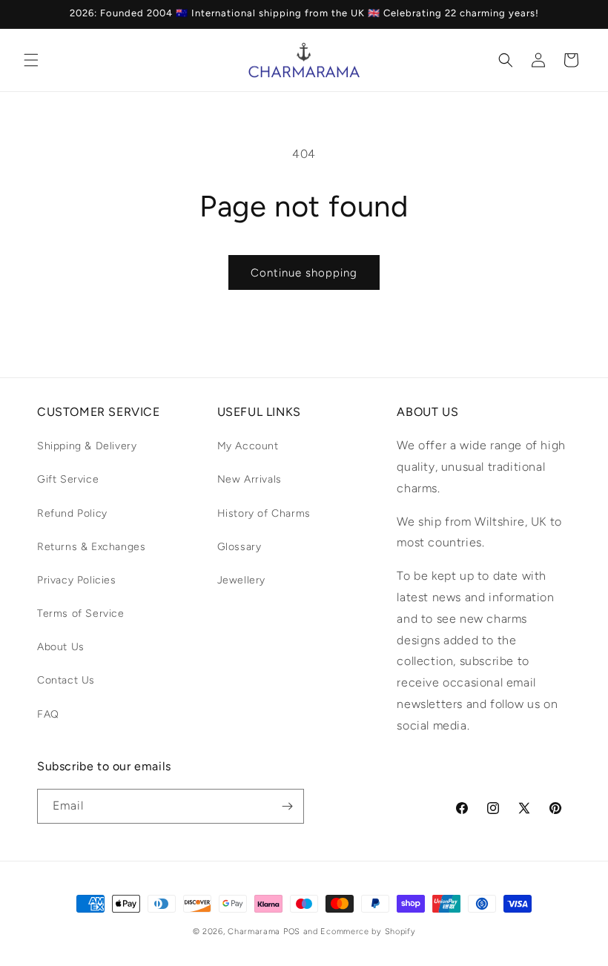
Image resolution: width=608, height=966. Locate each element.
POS (291, 931)
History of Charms (264, 513)
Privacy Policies (76, 580)
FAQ (48, 714)
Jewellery (241, 580)
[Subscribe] (287, 806)
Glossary (239, 546)
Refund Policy (72, 513)
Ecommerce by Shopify (367, 931)
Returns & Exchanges (91, 546)
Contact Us (66, 680)
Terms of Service (81, 613)
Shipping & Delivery (86, 446)
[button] (31, 60)
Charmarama (254, 931)
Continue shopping (304, 272)
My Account (248, 446)
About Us (61, 647)
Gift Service (68, 479)
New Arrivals (249, 479)
